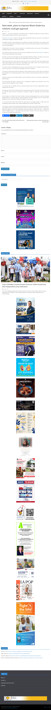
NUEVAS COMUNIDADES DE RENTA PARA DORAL (19, 653)
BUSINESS (37, 13)
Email (2, 156)
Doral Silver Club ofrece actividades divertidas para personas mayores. (26, 655)
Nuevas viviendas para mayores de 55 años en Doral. (31, 657)
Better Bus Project (8, 38)
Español (11, 16)
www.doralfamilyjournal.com (12, 707)
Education (22, 13)
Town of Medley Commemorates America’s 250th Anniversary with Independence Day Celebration (24, 285)
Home (3, 13)
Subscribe (3, 685)
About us (3, 677)
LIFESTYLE (4, 16)
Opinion (19, 16)
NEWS (15, 13)
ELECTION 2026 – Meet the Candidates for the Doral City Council (18, 651)
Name (3, 150)
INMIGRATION (30, 13)
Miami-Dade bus (40, 52)
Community (9, 13)
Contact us (3, 680)
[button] (17, 13)
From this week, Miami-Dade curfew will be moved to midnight (13, 121)
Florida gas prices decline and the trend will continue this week (38, 121)
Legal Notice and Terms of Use (7, 683)
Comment (3, 133)
